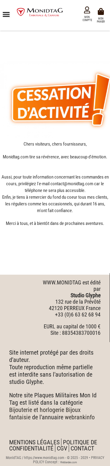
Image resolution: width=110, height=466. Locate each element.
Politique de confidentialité (53, 445)
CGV (62, 448)
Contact (82, 448)
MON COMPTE (87, 19)
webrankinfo (80, 417)
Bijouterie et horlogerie (36, 410)
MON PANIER (102, 19)
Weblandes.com (68, 462)
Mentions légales (34, 442)
